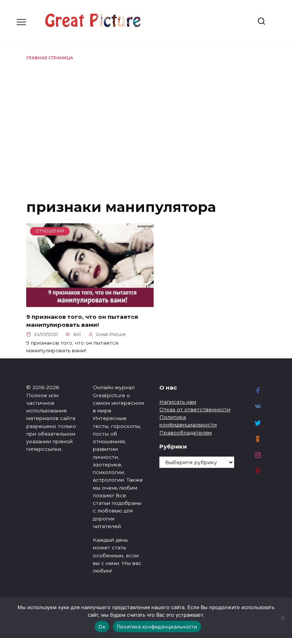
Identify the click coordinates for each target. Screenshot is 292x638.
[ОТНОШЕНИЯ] (90, 302)
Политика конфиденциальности (157, 627)
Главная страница (49, 58)
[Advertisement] (146, 118)
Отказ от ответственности (194, 409)
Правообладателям (185, 433)
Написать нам (177, 402)
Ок (101, 627)
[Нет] (282, 618)
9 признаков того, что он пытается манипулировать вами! (82, 320)
